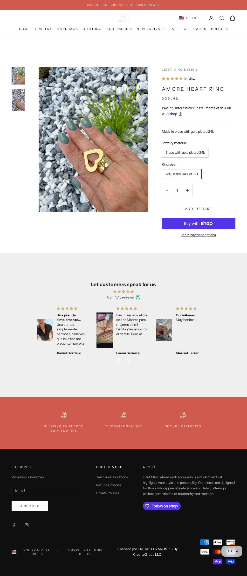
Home (24, 29)
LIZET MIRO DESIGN (180, 69)
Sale (174, 29)
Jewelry (43, 29)
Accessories (119, 29)
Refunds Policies (108, 485)
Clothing (92, 29)
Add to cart (199, 209)
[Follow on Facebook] (14, 525)
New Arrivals (151, 29)
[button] (120, 361)
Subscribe (30, 506)
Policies (219, 29)
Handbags (67, 29)
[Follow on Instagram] (26, 525)
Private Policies (107, 493)
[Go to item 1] (18, 75)
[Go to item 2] (18, 99)
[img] (123, 292)
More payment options (198, 235)
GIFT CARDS (195, 29)
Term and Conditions (112, 477)
